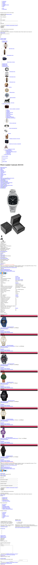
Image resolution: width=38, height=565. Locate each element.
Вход (3, 8)
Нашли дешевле (9, 270)
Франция (1, 263)
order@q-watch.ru (18, 520)
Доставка (3, 3)
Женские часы (4, 41)
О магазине (4, 1)
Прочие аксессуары (7, 154)
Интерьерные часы (10, 55)
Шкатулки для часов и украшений (15, 143)
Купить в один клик (11, 554)
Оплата (3, 514)
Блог (3, 6)
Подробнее (2, 330)
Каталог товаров (3, 38)
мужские (1, 253)
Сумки (7, 109)
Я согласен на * (9, 553)
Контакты (4, 2)
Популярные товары (5, 506)
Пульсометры (8, 152)
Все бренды (4, 504)
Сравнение (8, 331)
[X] (5, 273)
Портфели (8, 110)
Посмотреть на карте (4, 526)
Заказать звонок (9, 14)
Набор (1, 179)
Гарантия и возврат (5, 4)
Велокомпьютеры (9, 150)
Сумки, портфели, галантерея (15, 108)
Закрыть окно (2, 32)
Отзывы (3, 5)
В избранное (2, 332)
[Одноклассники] (2, 273)
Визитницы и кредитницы (10, 117)
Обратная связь (3, 535)
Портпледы (8, 113)
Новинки (3, 505)
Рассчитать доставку (11, 271)
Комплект (2, 180)
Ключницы (8, 115)
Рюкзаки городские (9, 112)
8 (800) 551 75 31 (3, 536)
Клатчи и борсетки (9, 114)
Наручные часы (11, 48)
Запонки (9, 133)
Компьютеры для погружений (11, 151)
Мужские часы (4, 497)
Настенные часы (12, 71)
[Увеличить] (12, 213)
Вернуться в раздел (3, 178)
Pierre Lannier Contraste (4, 258)
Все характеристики (3, 251)
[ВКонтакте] (1, 273)
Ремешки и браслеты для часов (15, 138)
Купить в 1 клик (3, 331)
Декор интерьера (12, 97)
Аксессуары (2, 183)
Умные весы (8, 153)
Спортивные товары (7, 149)
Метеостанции (12, 92)
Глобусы (10, 87)
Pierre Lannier (2, 254)
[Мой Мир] (3, 273)
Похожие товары (3, 185)
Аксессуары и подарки (6, 501)
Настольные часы (12, 76)
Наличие (1, 186)
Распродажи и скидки (6, 507)
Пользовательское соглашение (24, 527)
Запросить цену (9, 563)
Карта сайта (17, 527)
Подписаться (8, 269)
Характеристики (3, 182)
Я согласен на (9, 25)
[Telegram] (6, 273)
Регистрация (4, 9)
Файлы (1, 187)
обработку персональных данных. (12, 25)
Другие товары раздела (13, 267)
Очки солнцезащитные (13, 128)
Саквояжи (8, 111)
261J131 (16, 308)
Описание (2, 181)
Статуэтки (12, 102)
